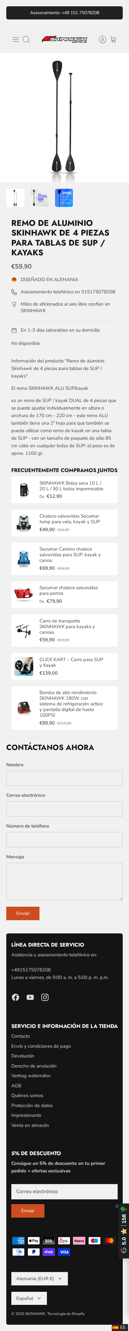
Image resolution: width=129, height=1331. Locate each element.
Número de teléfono (27, 826)
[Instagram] (45, 997)
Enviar (22, 913)
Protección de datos (32, 1105)
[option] (64, 117)
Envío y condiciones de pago (41, 1046)
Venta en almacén (30, 1125)
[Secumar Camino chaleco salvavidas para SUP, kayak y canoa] (23, 558)
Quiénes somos (27, 1095)
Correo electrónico (25, 795)
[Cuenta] (99, 39)
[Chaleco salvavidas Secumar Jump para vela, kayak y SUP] (23, 522)
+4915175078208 (31, 970)
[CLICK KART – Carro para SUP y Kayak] (23, 666)
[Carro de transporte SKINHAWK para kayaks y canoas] (23, 630)
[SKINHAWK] (64, 39)
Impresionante (26, 1115)
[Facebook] (15, 997)
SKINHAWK (35, 1313)
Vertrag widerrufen (31, 1076)
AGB (16, 1086)
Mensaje (15, 857)
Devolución (22, 1056)
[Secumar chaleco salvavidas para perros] (23, 594)
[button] (120, 1327)
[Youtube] (30, 997)
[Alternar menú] (16, 39)
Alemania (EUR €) (35, 1278)
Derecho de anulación (34, 1066)
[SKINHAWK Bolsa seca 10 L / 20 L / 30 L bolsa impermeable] (23, 490)
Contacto (20, 1036)
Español (24, 1298)
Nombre (14, 765)
